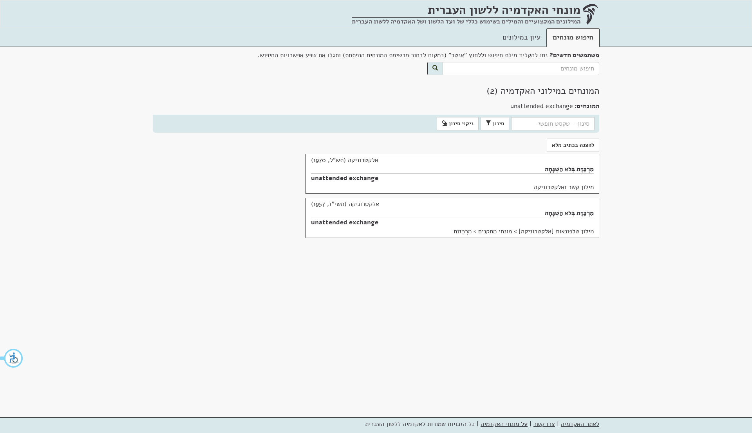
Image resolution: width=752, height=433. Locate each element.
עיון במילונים (521, 37)
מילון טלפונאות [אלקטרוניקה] (556, 231)
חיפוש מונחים (573, 37)
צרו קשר (544, 424)
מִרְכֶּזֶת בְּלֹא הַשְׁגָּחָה (569, 169)
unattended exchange (344, 178)
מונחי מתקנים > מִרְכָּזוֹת (483, 231)
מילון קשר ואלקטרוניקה (564, 187)
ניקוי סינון (460, 123)
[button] (12, 358)
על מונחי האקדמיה (504, 424)
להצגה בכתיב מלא (573, 145)
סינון (497, 123)
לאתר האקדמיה (580, 424)
